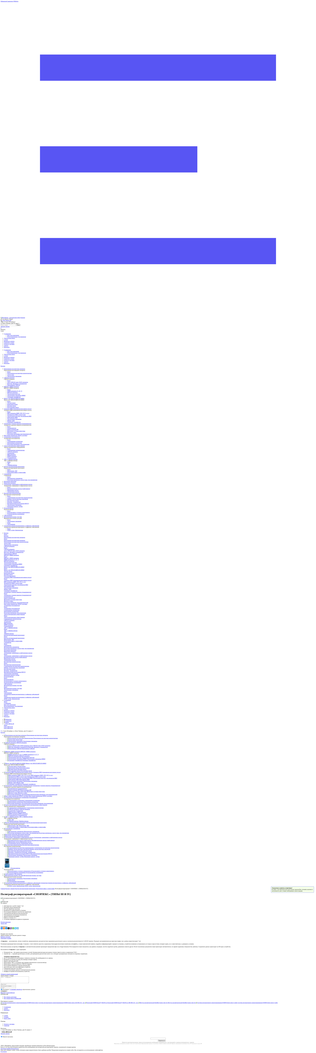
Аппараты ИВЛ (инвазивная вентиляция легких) (18, 580)
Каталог (3, 366)
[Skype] (15, 928)
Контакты (6, 347)
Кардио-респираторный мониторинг (14, 638)
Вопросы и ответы (9, 341)
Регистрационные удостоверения (16, 336)
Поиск (18, 325)
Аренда (6, 345)
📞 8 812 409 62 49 (6, 320)
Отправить (4, 991)
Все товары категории (10, 997)
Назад (9, 372)
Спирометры (7, 645)
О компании (7, 334)
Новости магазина (7, 1036)
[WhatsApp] (13, 928)
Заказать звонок (5, 326)
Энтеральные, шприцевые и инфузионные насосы (18, 656)
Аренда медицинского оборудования (14, 617)
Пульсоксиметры (8, 679)
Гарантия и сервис (9, 342)
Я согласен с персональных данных (19, 989)
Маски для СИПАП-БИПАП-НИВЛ (14, 570)
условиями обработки (16, 989)
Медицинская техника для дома (13, 688)
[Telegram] (18, 928)
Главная (3, 888)
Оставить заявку (5, 931)
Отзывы (9, 938)
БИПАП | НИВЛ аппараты (11, 558)
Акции (6, 1008)
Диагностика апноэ (9, 338)
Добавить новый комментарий (9, 974)
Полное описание (6, 922)
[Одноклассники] (4, 928)
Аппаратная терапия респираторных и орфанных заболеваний (21, 697)
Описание (3, 938)
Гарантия (6, 1025)
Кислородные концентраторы (12, 664)
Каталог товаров (10, 888)
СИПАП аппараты (9, 549)
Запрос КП (4, 923)
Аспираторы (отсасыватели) (12, 608)
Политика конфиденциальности (10, 1048)
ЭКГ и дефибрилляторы (10, 630)
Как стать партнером (13, 335)
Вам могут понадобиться (8, 992)
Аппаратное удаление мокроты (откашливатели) (17, 595)
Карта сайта (7, 1018)
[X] (9, 928)
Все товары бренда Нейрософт (12, 998)
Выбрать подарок (5, 937)
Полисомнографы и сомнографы (45, 888)
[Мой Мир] (6, 928)
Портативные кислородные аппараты (14, 540)
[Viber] (11, 928)
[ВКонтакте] (2, 928)
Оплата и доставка (9, 344)
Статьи (6, 339)
